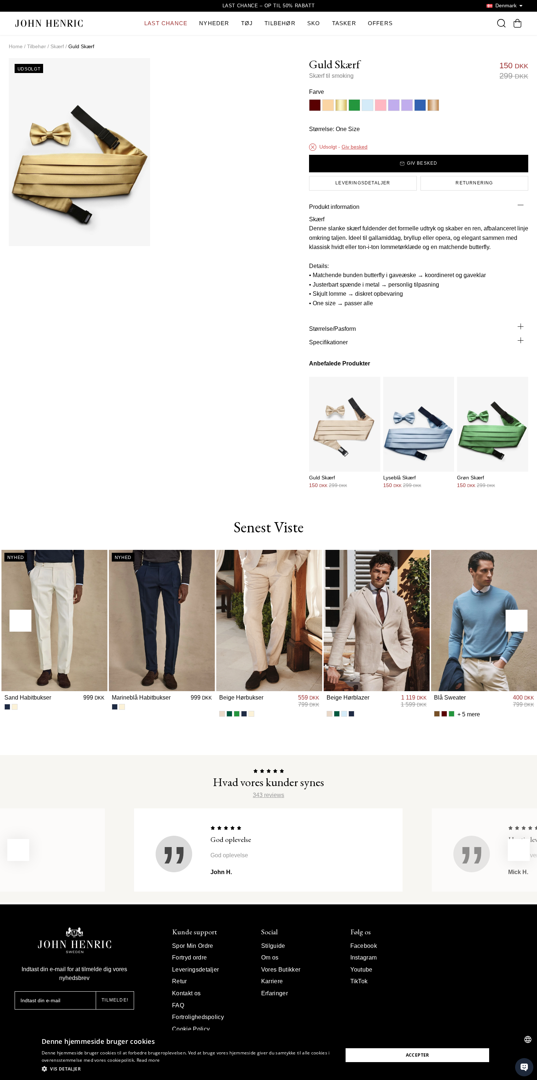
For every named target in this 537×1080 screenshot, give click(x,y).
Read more (148, 1060)
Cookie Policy (191, 1029)
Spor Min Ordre (192, 946)
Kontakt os (186, 993)
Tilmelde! (115, 1000)
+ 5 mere (468, 714)
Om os (270, 957)
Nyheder (214, 23)
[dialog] (268, 1055)
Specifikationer (328, 342)
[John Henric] (49, 23)
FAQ (178, 1005)
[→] (517, 621)
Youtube (361, 969)
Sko (313, 23)
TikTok (359, 981)
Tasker (344, 23)
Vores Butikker (280, 969)
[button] (188, 1069)
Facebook (363, 946)
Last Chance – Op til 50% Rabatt (268, 5)
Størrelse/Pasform (332, 329)
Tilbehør (280, 23)
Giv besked (354, 147)
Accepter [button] (417, 1055)
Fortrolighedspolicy (198, 1017)
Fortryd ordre (189, 957)
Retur (179, 981)
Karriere (272, 981)
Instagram (363, 957)
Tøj (247, 23)
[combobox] (528, 1039)
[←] (20, 621)
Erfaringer (274, 993)
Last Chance (165, 23)
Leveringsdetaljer (195, 969)
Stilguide (273, 946)
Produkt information (334, 207)
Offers (380, 23)
